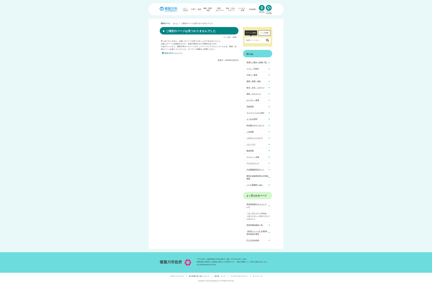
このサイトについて (254, 138)
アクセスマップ (252, 163)
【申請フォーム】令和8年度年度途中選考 (256, 232)
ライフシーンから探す (255, 113)
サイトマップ (257, 276)
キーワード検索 (251, 33)
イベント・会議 (252, 157)
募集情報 (250, 151)
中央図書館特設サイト (255, 170)
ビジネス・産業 (242, 9)
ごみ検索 (250, 132)
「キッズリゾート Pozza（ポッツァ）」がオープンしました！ (257, 216)
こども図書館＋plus (254, 185)
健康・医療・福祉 (208, 9)
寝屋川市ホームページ (173, 53)
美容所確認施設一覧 (254, 225)
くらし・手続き (185, 9)
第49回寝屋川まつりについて (256, 205)
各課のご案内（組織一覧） (257, 62)
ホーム (175, 23)
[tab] (251, 32)
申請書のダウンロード (255, 125)
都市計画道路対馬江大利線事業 (257, 177)
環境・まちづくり (220, 9)
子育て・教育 (196, 9)
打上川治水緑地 (252, 240)
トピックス (250, 144)
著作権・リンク (219, 276)
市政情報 (252, 9)
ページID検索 (264, 33)
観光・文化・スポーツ (231, 9)
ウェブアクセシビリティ (239, 276)
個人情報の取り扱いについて (199, 276)
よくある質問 (251, 119)
